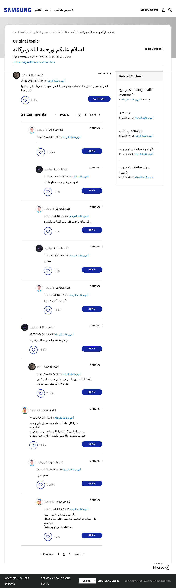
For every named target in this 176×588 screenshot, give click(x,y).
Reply (92, 151)
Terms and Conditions (55, 578)
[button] (104, 73)
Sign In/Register (149, 9)
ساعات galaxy (129, 131)
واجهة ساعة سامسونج (135, 149)
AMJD (123, 113)
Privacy (10, 583)
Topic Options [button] (153, 48)
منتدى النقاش (41, 10)
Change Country (108, 580)
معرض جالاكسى (62, 10)
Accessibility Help (17, 578)
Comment (99, 98)
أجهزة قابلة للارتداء (55, 80)
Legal (45, 583)
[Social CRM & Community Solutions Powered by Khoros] (161, 566)
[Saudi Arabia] (17, 9)
